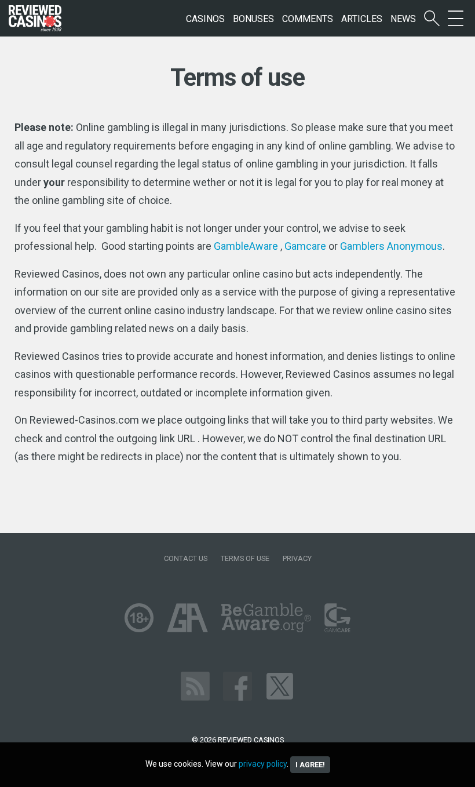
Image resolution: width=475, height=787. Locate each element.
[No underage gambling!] (139, 617)
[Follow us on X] (279, 685)
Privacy (297, 558)
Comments (307, 18)
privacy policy (263, 763)
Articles (361, 18)
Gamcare (305, 246)
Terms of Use (245, 558)
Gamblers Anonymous (391, 246)
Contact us (185, 558)
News (403, 18)
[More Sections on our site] (455, 18)
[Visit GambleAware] (266, 617)
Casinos (205, 18)
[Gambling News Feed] (195, 685)
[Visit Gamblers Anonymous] (187, 617)
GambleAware (246, 246)
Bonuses (253, 18)
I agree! (310, 764)
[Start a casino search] (432, 18)
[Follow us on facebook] (237, 685)
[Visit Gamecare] (337, 617)
